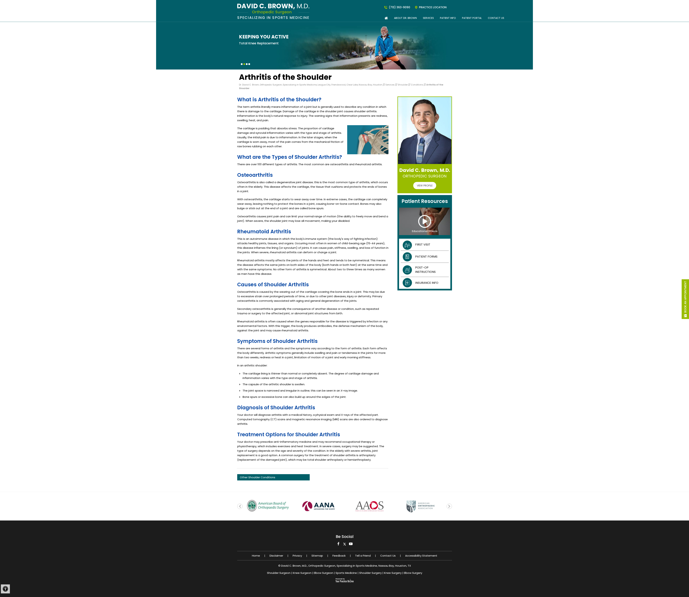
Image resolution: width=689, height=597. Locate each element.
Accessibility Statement (421, 555)
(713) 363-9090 (399, 7)
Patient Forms (426, 256)
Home (256, 555)
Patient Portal (472, 18)
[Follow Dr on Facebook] (338, 544)
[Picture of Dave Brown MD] (273, 11)
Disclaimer (276, 555)
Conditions (417, 84)
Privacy (297, 555)
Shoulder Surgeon (278, 573)
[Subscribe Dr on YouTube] (351, 544)
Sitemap (317, 555)
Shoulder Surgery (370, 573)
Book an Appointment (685, 297)
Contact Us (496, 18)
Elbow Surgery (413, 573)
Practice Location (433, 7)
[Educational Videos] (424, 221)
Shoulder (403, 84)
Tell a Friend (363, 555)
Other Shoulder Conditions (257, 477)
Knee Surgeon (302, 573)
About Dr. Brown (405, 18)
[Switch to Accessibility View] (5, 588)
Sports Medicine (346, 573)
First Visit (422, 244)
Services (428, 18)
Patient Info (448, 18)
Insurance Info (426, 283)
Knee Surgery (393, 573)
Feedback (339, 555)
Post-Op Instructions (425, 269)
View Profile (425, 185)
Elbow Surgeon (323, 573)
